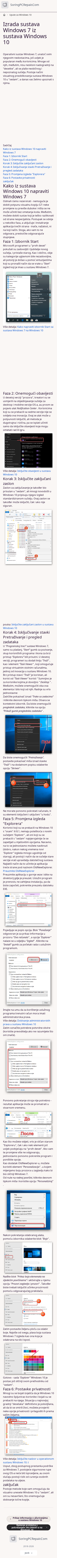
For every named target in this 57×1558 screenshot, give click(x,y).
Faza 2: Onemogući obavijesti (19, 159)
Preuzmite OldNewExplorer (19, 871)
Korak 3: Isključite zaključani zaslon (23, 163)
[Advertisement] (28, 114)
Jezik (27, 1552)
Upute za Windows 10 (20, 14)
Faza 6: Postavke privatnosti (19, 177)
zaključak (8, 181)
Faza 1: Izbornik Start (15, 156)
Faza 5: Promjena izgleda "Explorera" (24, 174)
